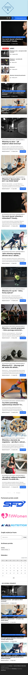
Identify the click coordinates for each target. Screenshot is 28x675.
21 (17, 570)
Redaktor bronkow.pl (6, 43)
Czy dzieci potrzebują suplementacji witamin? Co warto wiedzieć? (12, 405)
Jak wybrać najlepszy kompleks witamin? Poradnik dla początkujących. (13, 479)
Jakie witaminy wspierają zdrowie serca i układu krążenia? (11, 255)
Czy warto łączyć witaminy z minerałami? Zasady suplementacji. (12, 41)
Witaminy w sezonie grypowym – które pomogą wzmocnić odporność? (13, 330)
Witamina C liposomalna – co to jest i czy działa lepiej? (13, 180)
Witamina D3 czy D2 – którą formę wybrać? (12, 292)
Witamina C (12, 67)
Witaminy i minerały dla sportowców (17, 75)
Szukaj (24, 537)
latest (12, 48)
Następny (18, 492)
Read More (22, 151)
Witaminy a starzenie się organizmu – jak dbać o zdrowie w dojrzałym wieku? (14, 442)
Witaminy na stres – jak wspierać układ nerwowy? (11, 143)
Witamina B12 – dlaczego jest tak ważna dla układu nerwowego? (13, 367)
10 (14, 492)
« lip (13, 577)
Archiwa (3, 547)
